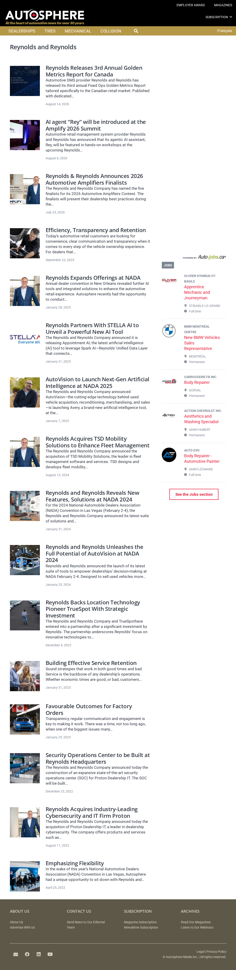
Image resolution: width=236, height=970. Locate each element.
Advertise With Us (22, 927)
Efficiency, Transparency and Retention (96, 230)
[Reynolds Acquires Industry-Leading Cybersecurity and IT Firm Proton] (25, 822)
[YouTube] (50, 954)
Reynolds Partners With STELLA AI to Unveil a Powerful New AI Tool (92, 328)
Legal (200, 952)
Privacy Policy (216, 952)
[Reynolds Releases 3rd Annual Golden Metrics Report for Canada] (25, 81)
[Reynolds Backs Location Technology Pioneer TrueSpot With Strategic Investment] (25, 615)
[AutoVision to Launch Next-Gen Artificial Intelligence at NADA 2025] (25, 392)
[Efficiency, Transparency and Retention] (25, 243)
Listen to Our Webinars (197, 927)
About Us (16, 922)
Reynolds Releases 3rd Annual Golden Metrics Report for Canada (94, 71)
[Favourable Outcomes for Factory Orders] (25, 719)
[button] (231, 17)
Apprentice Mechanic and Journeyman (197, 292)
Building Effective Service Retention (91, 663)
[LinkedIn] (38, 954)
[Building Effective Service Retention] (25, 676)
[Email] (15, 954)
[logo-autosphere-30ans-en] (45, 17)
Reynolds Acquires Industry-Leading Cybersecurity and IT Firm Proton (92, 812)
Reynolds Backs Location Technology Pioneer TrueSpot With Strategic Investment (93, 609)
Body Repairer (197, 382)
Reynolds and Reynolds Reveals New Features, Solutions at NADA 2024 (92, 496)
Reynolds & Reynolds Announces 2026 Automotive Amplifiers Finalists (94, 179)
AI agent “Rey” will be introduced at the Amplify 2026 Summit (96, 125)
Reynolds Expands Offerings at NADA (93, 277)
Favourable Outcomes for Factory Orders (89, 709)
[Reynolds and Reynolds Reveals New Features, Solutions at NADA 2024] (25, 506)
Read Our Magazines (196, 922)
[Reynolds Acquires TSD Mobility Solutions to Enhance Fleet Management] (25, 452)
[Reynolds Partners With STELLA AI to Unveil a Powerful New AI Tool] (25, 338)
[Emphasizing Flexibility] (25, 876)
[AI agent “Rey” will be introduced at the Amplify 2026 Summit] (25, 135)
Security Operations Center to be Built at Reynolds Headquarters (98, 758)
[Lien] (194, 258)
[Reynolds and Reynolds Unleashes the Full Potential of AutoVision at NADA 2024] (25, 560)
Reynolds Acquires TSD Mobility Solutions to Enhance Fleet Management (97, 442)
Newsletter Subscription (141, 927)
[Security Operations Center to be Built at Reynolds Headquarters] (25, 768)
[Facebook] (27, 954)
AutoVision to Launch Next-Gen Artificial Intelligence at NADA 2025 (97, 383)
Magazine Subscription (140, 922)
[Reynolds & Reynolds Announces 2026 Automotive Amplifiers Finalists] (25, 189)
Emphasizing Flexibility (75, 863)
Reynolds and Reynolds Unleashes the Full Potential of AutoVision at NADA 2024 (94, 553)
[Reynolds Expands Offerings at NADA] (25, 291)
